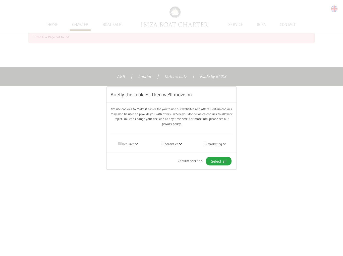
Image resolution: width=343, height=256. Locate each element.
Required (128, 144)
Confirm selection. (190, 161)
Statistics (171, 144)
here (185, 119)
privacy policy (171, 123)
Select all (218, 160)
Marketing (214, 144)
